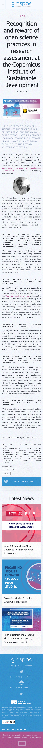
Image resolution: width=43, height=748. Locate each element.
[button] (3, 4)
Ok (22, 743)
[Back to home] (21, 4)
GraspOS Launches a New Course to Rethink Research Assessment (18, 549)
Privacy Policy (34, 738)
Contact (6, 473)
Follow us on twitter (21, 482)
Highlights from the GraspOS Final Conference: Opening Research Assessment (19, 638)
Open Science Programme (17, 296)
